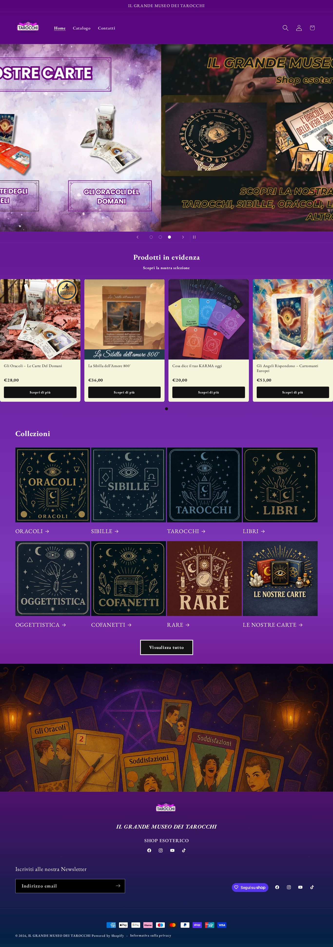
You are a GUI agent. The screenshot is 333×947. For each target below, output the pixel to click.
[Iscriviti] (118, 886)
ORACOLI (29, 531)
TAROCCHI (183, 531)
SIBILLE (101, 531)
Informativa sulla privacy (150, 935)
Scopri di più (40, 392)
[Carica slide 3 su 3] (169, 237)
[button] (285, 28)
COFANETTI (108, 624)
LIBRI (251, 531)
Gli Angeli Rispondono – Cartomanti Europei (288, 368)
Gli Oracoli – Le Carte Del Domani (33, 365)
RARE (175, 624)
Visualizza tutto (166, 647)
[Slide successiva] (183, 237)
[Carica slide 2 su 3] (160, 237)
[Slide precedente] (137, 237)
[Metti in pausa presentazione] (195, 237)
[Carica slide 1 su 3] (151, 237)
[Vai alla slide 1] (166, 408)
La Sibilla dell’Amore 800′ (109, 365)
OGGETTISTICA (37, 624)
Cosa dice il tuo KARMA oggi (197, 365)
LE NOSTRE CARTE (269, 624)
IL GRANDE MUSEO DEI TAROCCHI (60, 935)
